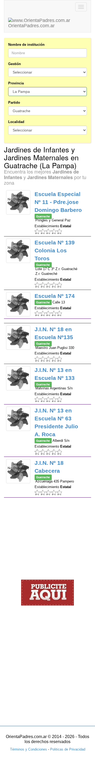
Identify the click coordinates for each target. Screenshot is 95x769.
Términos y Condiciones (28, 749)
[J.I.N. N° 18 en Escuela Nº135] (18, 337)
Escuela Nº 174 (55, 296)
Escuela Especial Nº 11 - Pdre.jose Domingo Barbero (58, 202)
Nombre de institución (26, 45)
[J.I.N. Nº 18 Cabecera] (18, 471)
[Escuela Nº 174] (18, 304)
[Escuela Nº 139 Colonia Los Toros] (18, 251)
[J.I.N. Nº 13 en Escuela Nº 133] (18, 378)
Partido (14, 102)
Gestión (14, 64)
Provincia (16, 83)
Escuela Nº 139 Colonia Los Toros (55, 250)
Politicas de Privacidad (67, 749)
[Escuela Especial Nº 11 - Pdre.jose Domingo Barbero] (18, 202)
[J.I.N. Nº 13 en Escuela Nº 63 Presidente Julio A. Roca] (18, 419)
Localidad (16, 122)
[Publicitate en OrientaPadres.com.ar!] (47, 592)
